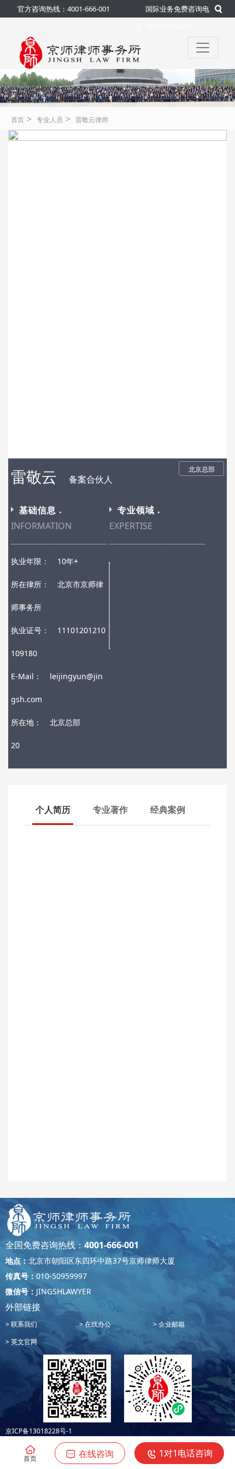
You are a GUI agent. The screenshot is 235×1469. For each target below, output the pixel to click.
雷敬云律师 (91, 119)
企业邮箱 (171, 1324)
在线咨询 (96, 1454)
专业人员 (50, 119)
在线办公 (97, 1324)
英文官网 (23, 1341)
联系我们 (23, 1324)
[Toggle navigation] (202, 48)
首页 (17, 119)
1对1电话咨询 (186, 1453)
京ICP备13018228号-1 (38, 1431)
